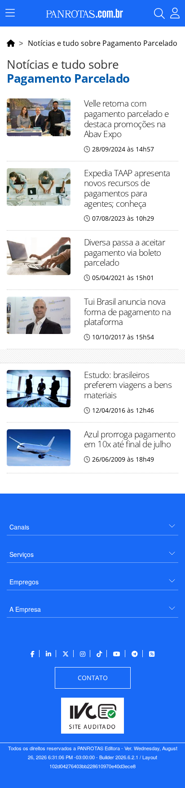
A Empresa (25, 609)
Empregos (24, 581)
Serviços (21, 554)
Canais (19, 526)
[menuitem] (92, 523)
